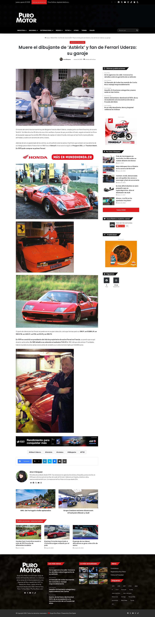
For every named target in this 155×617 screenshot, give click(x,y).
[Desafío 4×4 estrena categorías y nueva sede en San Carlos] (103, 569)
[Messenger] (55, 461)
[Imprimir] (64, 461)
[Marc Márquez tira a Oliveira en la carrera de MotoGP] (108, 169)
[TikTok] (35, 593)
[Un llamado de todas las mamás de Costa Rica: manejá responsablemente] (93, 569)
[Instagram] (41, 482)
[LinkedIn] (45, 461)
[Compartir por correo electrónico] (59, 461)
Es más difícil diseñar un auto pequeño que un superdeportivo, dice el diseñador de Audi (127, 189)
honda (131, 589)
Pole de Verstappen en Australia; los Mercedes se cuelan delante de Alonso (126, 158)
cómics (60, 452)
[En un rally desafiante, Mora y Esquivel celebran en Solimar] (103, 575)
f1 (112, 589)
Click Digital (72, 613)
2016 (118, 586)
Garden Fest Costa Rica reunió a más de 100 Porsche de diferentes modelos (28, 543)
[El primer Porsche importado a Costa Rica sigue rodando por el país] (57, 532)
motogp (123, 596)
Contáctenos (115, 568)
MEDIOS (58, 30)
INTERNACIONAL (46, 30)
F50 (83, 452)
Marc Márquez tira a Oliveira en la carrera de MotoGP (127, 167)
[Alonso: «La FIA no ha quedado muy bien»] (108, 201)
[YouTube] (38, 482)
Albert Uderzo (35, 452)
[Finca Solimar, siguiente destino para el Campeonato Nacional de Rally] (103, 581)
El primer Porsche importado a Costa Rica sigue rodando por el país (56, 543)
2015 (113, 586)
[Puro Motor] (26, 17)
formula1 (123, 589)
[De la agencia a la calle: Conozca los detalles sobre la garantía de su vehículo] (83, 569)
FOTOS (67, 30)
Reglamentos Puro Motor (118, 571)
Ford (117, 589)
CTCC (130, 586)
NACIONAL (32, 30)
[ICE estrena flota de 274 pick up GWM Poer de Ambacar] (93, 575)
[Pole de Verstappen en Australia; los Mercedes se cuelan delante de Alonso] (108, 159)
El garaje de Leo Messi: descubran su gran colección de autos (85, 543)
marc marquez (127, 593)
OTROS (76, 30)
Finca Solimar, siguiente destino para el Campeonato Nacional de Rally (69, 2)
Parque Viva (132, 596)
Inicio (48, 38)
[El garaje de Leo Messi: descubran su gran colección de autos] (85, 532)
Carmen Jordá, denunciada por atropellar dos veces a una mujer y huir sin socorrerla (127, 178)
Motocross (115, 596)
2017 (124, 586)
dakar (136, 586)
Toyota (132, 600)
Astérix (49, 452)
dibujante (72, 452)
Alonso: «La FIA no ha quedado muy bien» (124, 199)
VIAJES (92, 30)
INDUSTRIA (21, 30)
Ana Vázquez (67, 59)
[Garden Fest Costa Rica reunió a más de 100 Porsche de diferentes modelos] (28, 532)
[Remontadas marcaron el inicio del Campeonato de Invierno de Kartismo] (93, 581)
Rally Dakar (124, 600)
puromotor (115, 600)
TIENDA (84, 30)
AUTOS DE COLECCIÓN (65, 38)
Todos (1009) (121, 210)
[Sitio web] (31, 482)
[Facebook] (33, 482)
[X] (36, 482)
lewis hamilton (116, 593)
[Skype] (50, 461)
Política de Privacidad (117, 575)
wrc (113, 604)
